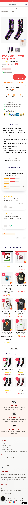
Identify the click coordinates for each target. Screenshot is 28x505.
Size (3, 66)
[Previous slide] (3, 29)
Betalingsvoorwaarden (7, 459)
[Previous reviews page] (17, 238)
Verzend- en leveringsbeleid (8, 457)
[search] (22, 4)
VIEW (7, 261)
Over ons (4, 443)
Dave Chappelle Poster (7, 264)
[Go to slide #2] (17, 50)
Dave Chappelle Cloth (11, 9)
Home (2, 9)
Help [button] (25, 503)
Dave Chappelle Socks (8, 389)
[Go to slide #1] (10, 50)
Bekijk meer (14, 348)
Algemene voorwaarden (7, 445)
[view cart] (26, 4)
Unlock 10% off (2, 498)
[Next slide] (24, 29)
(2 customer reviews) (13, 61)
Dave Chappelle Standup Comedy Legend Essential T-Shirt (21, 287)
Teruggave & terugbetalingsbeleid (9, 461)
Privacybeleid (5, 447)
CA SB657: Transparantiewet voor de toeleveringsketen (14, 451)
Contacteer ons (5, 463)
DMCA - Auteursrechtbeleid (8, 449)
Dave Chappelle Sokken (7, 11)
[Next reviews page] (24, 238)
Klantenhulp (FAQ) (6, 465)
